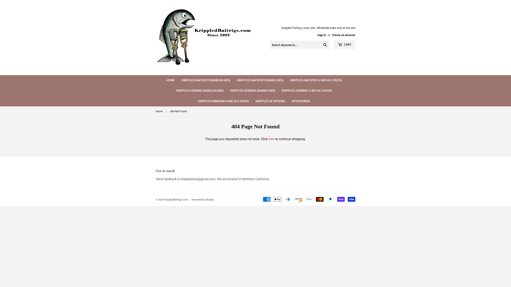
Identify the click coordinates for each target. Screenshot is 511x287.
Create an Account (343, 35)
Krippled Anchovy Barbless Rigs (205, 80)
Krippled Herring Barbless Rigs (200, 90)
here (271, 139)
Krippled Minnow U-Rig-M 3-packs (223, 101)
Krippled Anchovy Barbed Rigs (260, 80)
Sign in (321, 35)
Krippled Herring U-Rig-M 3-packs (307, 90)
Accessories (301, 101)
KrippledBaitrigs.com (176, 199)
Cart (347, 44)
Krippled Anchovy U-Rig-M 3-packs (316, 80)
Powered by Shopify (203, 199)
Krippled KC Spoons (270, 101)
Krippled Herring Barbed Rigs (252, 90)
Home (170, 80)
